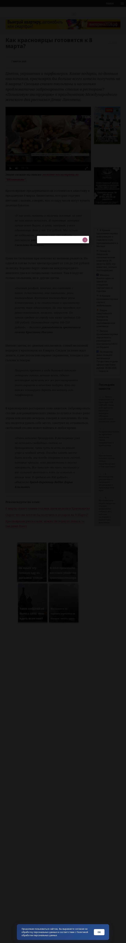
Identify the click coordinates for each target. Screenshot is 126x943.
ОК (99, 932)
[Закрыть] (85, 239)
